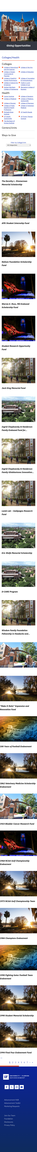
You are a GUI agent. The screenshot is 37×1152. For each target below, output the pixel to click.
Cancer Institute (9, 96)
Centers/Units (9, 127)
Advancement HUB (11, 1100)
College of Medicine (10, 99)
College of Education (27, 72)
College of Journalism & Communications (28, 79)
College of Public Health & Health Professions (9, 108)
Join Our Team (9, 1115)
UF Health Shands (26, 112)
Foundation (8, 1119)
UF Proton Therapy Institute (27, 117)
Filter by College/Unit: (18, 143)
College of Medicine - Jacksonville (27, 100)
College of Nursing (10, 103)
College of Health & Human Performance (10, 79)
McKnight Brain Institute (8, 113)
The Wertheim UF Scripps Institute (9, 122)
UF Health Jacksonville (8, 117)
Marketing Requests (12, 1106)
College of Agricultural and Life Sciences (11, 68)
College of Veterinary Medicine (27, 107)
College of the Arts (27, 67)
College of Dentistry (27, 96)
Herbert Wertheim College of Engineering (11, 88)
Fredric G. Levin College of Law (25, 84)
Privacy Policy (9, 1125)
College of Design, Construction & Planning (9, 74)
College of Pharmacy (27, 103)
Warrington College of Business (27, 88)
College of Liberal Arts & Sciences (11, 84)
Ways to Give (9, 135)
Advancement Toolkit (12, 1103)
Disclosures (8, 1122)
